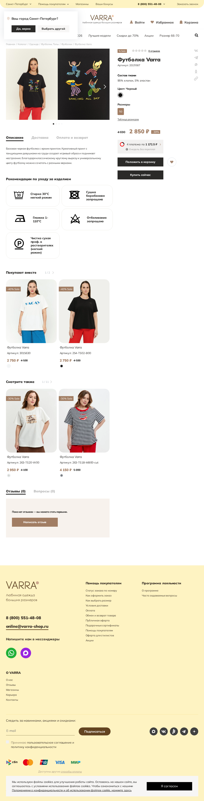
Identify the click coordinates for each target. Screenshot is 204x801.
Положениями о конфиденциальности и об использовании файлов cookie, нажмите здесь (72, 790)
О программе (150, 590)
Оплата (90, 610)
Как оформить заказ (99, 595)
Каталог (22, 44)
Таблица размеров (128, 119)
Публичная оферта (98, 620)
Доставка (39, 138)
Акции (149, 35)
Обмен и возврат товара (101, 615)
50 (120, 111)
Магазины (82, 4)
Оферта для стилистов (100, 635)
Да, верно (23, 29)
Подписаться (94, 731)
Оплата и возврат (72, 138)
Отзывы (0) (16, 491)
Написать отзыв (34, 522)
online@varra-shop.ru (27, 626)
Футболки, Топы (50, 44)
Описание (15, 138)
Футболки (66, 44)
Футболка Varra (18, 347)
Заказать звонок (187, 4)
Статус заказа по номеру (101, 590)
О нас (9, 679)
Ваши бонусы (104, 4)
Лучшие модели (99, 35)
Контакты (12, 699)
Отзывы (11, 684)
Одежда (33, 44)
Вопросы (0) (44, 491)
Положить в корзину (140, 162)
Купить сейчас (140, 175)
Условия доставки (97, 605)
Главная (10, 44)
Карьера (11, 694)
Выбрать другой (53, 29)
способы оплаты (71, 771)
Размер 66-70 (169, 35)
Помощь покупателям (52, 4)
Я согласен (169, 786)
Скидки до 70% (128, 35)
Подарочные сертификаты (102, 625)
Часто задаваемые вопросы (159, 595)
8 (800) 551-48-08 (23, 617)
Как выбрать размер (98, 600)
